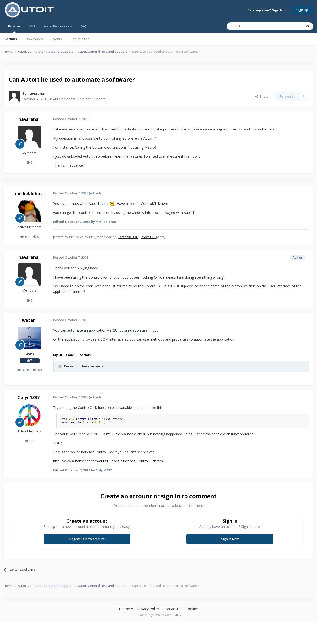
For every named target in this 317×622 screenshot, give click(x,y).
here (164, 203)
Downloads (34, 39)
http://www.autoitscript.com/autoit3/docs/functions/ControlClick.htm (108, 461)
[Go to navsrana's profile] (14, 96)
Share (263, 96)
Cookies (192, 608)
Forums (10, 39)
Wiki (32, 26)
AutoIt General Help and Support (79, 99)
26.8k (25, 370)
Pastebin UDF (128, 237)
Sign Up (302, 10)
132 (31, 441)
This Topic (288, 26)
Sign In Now (230, 539)
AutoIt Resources (57, 26)
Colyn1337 (28, 397)
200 (39, 370)
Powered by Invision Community (158, 615)
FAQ (84, 26)
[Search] (307, 26)
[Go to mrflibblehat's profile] (29, 211)
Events (57, 39)
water (28, 320)
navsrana (35, 93)
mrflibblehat (28, 193)
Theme (124, 608)
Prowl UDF (148, 237)
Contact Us (172, 608)
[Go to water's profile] (29, 338)
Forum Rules (80, 39)
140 (26, 236)
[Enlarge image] (112, 203)
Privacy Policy (148, 608)
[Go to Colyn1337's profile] (29, 415)
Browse (14, 26)
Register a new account (87, 539)
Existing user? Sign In (266, 10)
